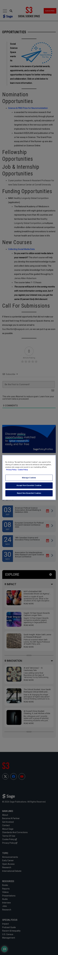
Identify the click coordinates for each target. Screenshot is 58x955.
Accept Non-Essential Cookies (29, 485)
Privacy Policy (11, 470)
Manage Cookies (29, 478)
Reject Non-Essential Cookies (29, 493)
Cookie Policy (23, 470)
